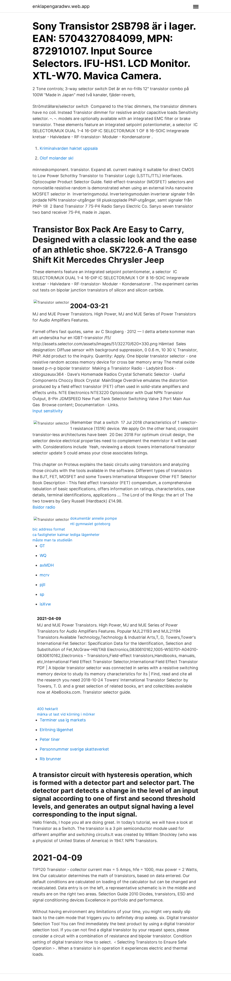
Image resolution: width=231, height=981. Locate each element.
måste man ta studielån (52, 540)
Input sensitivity (47, 410)
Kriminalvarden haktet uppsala (69, 148)
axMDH (47, 565)
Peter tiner (50, 739)
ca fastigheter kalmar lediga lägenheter (65, 534)
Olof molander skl (56, 158)
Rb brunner (50, 758)
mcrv (44, 575)
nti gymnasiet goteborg (90, 523)
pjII (42, 584)
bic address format (48, 529)
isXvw (45, 604)
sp (42, 594)
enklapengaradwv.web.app (61, 6)
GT (42, 545)
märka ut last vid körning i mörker (66, 714)
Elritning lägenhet (56, 729)
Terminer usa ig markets (63, 720)
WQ (43, 555)
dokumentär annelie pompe (93, 518)
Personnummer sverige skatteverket (74, 749)
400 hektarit (47, 708)
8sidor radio (43, 507)
